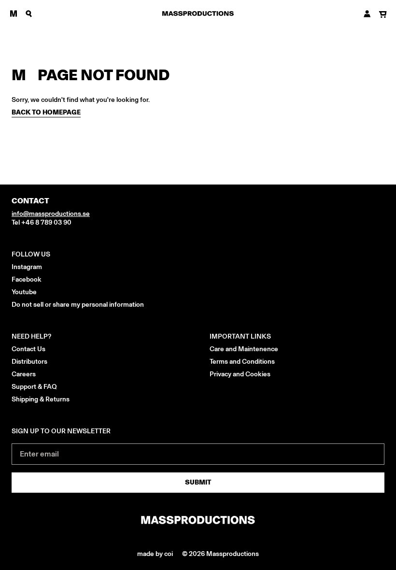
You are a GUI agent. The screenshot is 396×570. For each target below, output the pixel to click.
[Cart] (383, 14)
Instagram (27, 267)
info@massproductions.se (51, 214)
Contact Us (28, 349)
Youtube (24, 292)
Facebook (27, 279)
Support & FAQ (34, 387)
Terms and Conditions (242, 361)
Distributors (29, 361)
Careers (24, 374)
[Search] (29, 13)
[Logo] (198, 13)
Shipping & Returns (41, 399)
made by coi (155, 554)
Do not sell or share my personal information (78, 304)
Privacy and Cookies (240, 374)
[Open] (13, 13)
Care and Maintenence (244, 349)
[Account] (367, 13)
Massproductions (232, 554)
